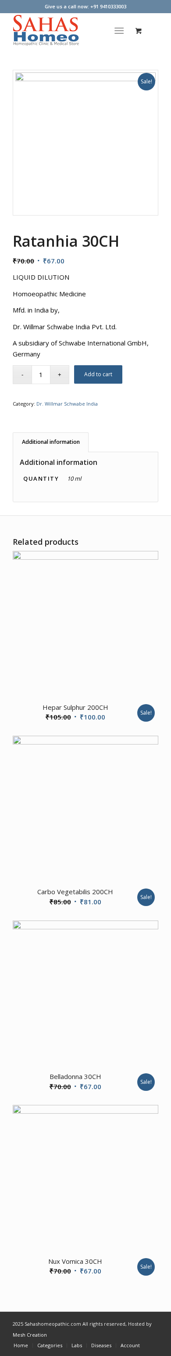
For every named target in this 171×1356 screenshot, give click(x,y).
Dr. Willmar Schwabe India (67, 403)
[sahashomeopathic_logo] (71, 30)
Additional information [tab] (51, 442)
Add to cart (98, 374)
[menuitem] (120, 30)
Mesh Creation (30, 1334)
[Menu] (119, 30)
